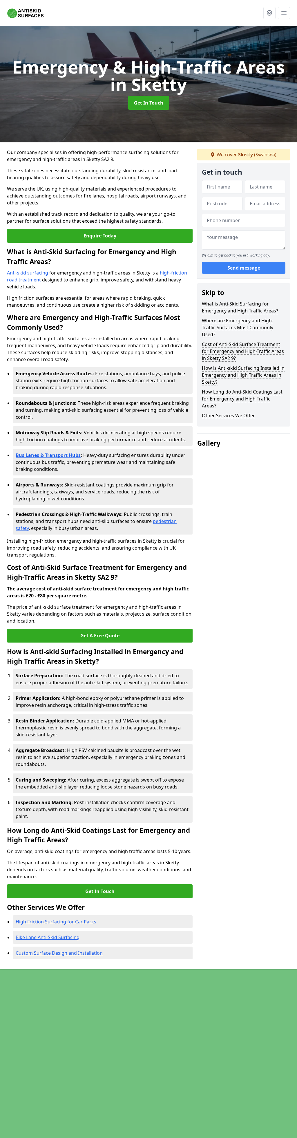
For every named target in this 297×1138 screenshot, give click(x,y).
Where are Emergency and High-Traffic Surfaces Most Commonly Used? (237, 327)
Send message (243, 268)
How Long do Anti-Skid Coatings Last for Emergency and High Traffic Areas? (242, 399)
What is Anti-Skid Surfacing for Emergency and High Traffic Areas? (240, 307)
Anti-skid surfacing (27, 273)
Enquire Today (100, 236)
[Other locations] (269, 13)
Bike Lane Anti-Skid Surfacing (47, 937)
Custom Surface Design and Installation (59, 953)
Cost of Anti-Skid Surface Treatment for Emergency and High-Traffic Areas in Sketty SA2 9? (243, 351)
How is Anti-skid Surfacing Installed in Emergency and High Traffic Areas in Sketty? (243, 375)
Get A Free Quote (99, 635)
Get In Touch (148, 103)
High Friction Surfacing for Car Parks (56, 922)
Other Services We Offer (228, 415)
